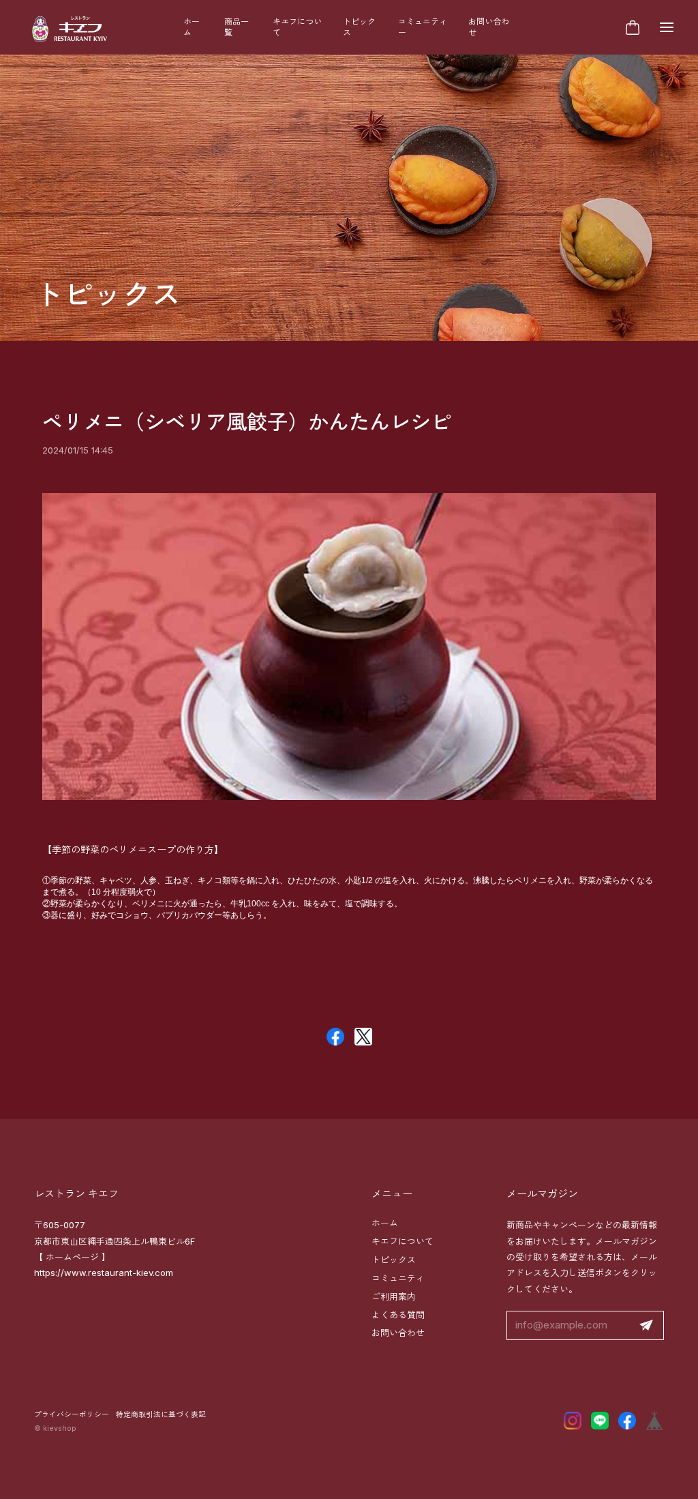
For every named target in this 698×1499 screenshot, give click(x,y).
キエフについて (297, 27)
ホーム (191, 27)
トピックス (359, 27)
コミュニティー (422, 27)
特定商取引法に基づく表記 (161, 1414)
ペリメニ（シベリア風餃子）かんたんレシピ (246, 422)
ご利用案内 (393, 1296)
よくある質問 (398, 1314)
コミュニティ (398, 1278)
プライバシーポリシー (71, 1414)
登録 (646, 1325)
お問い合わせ (488, 27)
